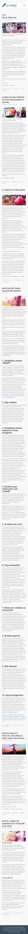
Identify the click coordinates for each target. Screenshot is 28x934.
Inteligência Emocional (7, 192)
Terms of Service (13, 932)
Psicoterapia (10, 19)
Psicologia (4, 19)
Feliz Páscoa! (9, 17)
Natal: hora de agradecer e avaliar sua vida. (13, 823)
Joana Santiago (5, 281)
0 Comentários (15, 89)
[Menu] (24, 5)
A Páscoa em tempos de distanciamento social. (13, 100)
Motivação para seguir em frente (11, 289)
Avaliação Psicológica (7, 104)
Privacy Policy (22, 930)
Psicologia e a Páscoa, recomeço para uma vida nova (13, 736)
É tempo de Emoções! (13, 190)
